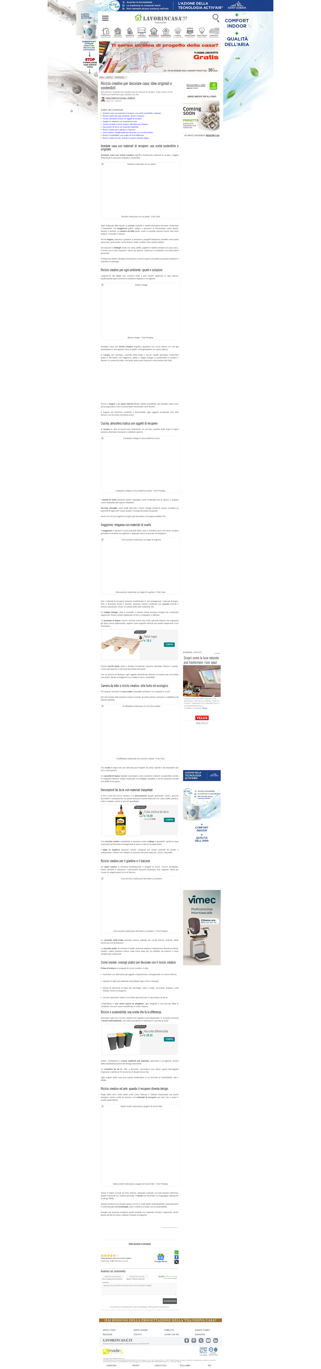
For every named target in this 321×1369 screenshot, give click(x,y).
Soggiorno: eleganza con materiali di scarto (120, 121)
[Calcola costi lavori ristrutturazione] (117, 33)
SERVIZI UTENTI (109, 1330)
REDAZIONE (107, 1335)
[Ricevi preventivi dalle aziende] (105, 33)
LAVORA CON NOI (171, 1335)
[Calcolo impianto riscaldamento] (153, 33)
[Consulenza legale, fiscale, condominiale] (189, 33)
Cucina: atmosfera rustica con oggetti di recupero (122, 119)
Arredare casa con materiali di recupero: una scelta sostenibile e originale (132, 113)
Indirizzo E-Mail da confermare (135, 1279)
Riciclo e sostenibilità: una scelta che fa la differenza (123, 135)
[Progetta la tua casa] (160, 1322)
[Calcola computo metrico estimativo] (214, 33)
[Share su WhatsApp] (177, 1254)
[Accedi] (213, 89)
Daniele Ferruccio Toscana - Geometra (120, 98)
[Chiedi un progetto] (129, 33)
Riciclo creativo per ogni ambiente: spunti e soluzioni (123, 116)
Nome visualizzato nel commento (112, 1279)
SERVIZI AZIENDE (141, 1330)
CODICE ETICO (160, 1366)
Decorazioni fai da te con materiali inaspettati (120, 127)
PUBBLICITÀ (169, 1330)
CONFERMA (169, 1301)
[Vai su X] (177, 1263)
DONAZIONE (200, 1335)
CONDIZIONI (111, 1366)
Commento (105, 1282)
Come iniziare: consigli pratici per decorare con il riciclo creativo (128, 132)
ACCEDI (161, 1276)
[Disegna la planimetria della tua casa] (141, 33)
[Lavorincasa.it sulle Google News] (160, 1258)
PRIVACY (136, 1366)
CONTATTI (138, 1335)
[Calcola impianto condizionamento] (165, 33)
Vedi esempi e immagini (140, 1244)
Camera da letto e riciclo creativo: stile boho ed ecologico (125, 124)
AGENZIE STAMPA (202, 1330)
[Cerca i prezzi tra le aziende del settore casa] (201, 33)
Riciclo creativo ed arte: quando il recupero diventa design (126, 138)
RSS (209, 1366)
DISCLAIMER (185, 1366)
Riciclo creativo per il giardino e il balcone (119, 130)
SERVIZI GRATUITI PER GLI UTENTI (202, 97)
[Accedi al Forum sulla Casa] (177, 33)
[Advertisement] (140, 382)
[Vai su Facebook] (177, 1259)
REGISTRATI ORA (196, 85)
